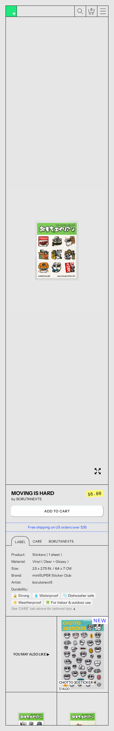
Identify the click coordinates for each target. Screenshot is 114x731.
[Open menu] (102, 11)
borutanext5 (29, 499)
